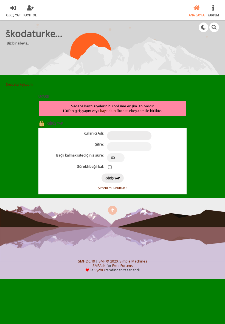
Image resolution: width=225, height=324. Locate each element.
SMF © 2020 (108, 261)
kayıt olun (108, 110)
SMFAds (99, 265)
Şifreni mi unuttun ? (112, 188)
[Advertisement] (111, 57)
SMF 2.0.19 (86, 261)
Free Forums (122, 265)
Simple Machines (133, 261)
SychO (99, 270)
